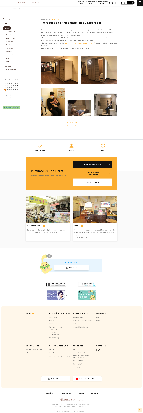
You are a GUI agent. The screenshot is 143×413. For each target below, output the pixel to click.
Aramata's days (11, 69)
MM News (101, 313)
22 (15, 87)
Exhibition (9, 41)
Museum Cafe (78, 364)
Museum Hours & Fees (34, 350)
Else (58, 19)
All (6, 23)
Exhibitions (53, 317)
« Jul (10, 98)
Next (75, 123)
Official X (73, 268)
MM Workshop (54, 338)
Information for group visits (59, 356)
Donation (94, 393)
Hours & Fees (32, 345)
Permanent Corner (56, 327)
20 (11, 87)
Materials (9, 51)
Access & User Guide (59, 345)
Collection (77, 324)
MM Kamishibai (11, 31)
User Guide (53, 353)
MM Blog (8, 66)
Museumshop (10, 55)
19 (9, 87)
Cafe (7, 58)
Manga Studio (10, 38)
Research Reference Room (82, 320)
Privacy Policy (65, 393)
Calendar (29, 353)
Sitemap (81, 393)
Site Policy (49, 393)
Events (51, 320)
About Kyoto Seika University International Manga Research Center (82, 355)
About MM (78, 345)
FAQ (98, 350)
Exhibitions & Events (59, 313)
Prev (67, 123)
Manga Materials (81, 313)
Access (51, 350)
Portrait (9, 35)
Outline (75, 350)
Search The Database (80, 327)
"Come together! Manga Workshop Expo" (79, 43)
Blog (98, 320)
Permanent (53, 324)
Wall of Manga (78, 317)
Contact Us (102, 345)
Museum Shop (78, 361)
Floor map (76, 367)
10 (5, 85)
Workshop (9, 48)
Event (8, 45)
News (54, 19)
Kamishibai (54, 329)
